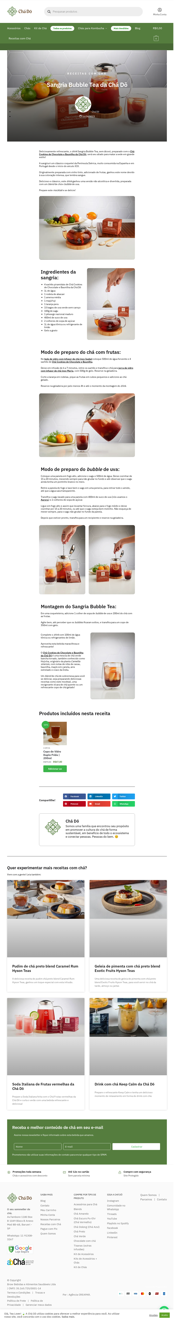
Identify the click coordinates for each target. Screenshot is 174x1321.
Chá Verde (80, 1236)
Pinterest (112, 1237)
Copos (46, 748)
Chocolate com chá (85, 1240)
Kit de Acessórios (84, 1254)
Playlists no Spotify (118, 1223)
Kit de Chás (80, 1267)
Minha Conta (159, 14)
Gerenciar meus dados (39, 1304)
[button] (74, 796)
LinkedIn (112, 1232)
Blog (43, 1200)
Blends (78, 1209)
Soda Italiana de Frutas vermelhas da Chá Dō (43, 1086)
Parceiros (146, 1199)
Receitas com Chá (87, 73)
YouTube (112, 1218)
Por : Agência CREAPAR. (77, 1294)
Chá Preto (79, 1231)
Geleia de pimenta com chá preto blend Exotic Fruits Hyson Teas (127, 968)
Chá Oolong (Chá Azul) (87, 1227)
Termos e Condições (18, 1292)
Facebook (112, 1228)
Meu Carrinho (48, 1210)
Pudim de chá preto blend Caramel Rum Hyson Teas (45, 968)
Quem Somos (48, 1233)
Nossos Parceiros (50, 1219)
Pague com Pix (48, 1228)
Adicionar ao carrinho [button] (55, 769)
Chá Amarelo (81, 1213)
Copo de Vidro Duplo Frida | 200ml (52, 755)
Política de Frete (16, 1300)
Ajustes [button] (153, 1315)
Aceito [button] (164, 1315)
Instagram (113, 1200)
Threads (112, 1214)
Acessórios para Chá (85, 1204)
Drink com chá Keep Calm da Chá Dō (124, 1084)
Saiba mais (68, 1316)
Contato (44, 1205)
